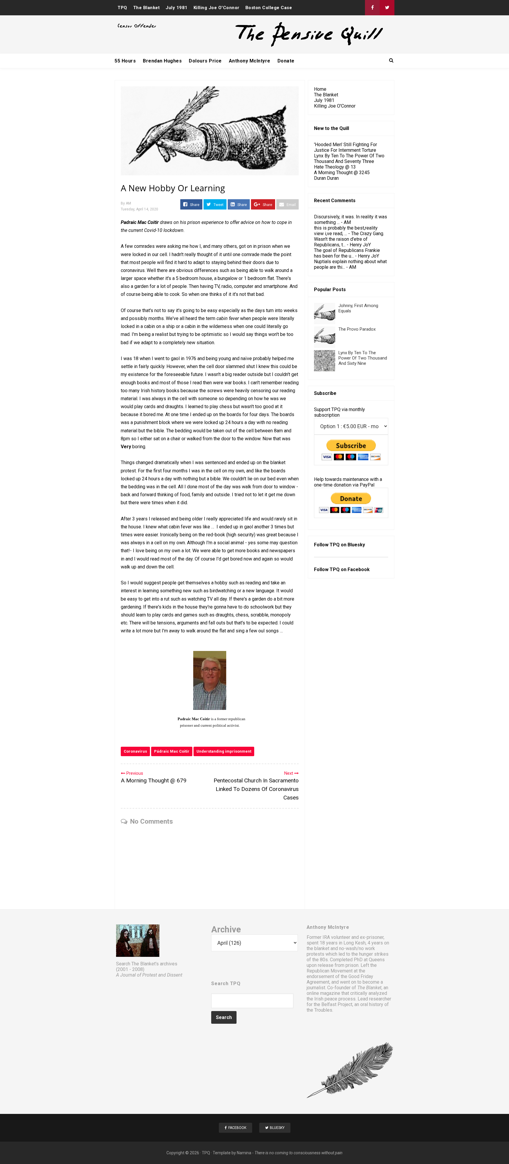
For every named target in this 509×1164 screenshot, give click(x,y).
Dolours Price (205, 61)
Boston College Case (268, 7)
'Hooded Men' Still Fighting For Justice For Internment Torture (345, 147)
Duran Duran (326, 178)
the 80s (320, 959)
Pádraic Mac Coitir (171, 751)
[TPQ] (287, 46)
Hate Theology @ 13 (335, 167)
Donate (286, 61)
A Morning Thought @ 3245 (342, 172)
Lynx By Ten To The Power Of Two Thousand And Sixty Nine (362, 358)
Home (320, 89)
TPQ (122, 7)
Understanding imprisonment (223, 751)
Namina (244, 1152)
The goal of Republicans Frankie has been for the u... (347, 253)
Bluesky (356, 545)
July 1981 (177, 7)
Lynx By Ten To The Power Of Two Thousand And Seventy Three (349, 158)
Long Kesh (354, 943)
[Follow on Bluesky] (387, 7)
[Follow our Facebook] (372, 7)
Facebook (359, 569)
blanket (321, 948)
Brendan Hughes (162, 61)
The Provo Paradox (357, 329)
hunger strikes (374, 954)
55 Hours (125, 61)
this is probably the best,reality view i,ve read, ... (346, 230)
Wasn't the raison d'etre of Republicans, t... (341, 242)
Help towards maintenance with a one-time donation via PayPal (348, 482)
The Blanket (146, 7)
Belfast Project (336, 1004)
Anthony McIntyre (249, 61)
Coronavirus (135, 751)
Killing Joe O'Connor (216, 7)
